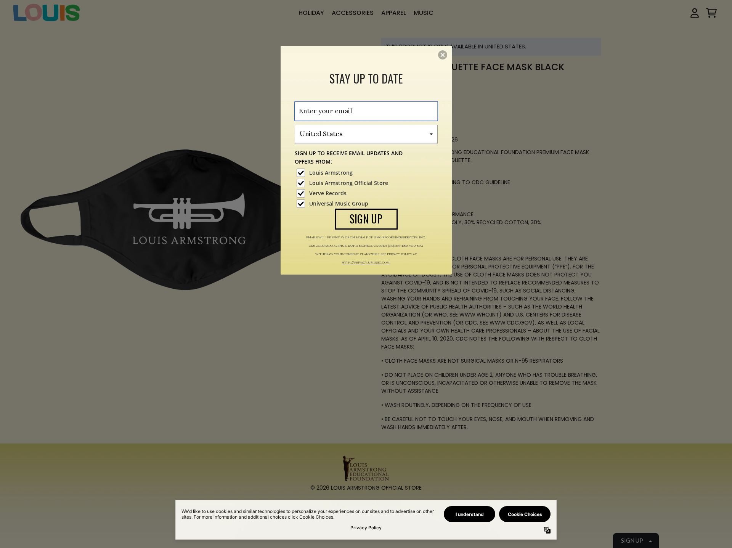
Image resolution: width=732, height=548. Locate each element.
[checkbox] (367, 173)
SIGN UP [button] (366, 219)
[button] (442, 54)
